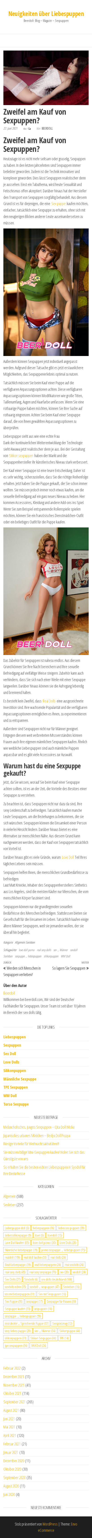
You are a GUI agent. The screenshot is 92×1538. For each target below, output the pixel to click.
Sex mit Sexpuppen (52, 1294)
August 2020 (11, 1486)
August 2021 (11, 1410)
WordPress (50, 1524)
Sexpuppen (12, 1045)
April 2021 (9, 1435)
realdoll (12, 1257)
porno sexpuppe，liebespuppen (63, 1250)
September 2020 (14, 1477)
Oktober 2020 (12, 1469)
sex (64, 1272)
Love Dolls (11, 1062)
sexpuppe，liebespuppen (28, 956)
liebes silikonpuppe (18, 1235)
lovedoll (55, 1235)
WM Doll (65, 956)
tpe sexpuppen (16, 1345)
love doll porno (26, 950)
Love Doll (68, 857)
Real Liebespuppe (18, 1264)
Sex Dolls (13, 1279)
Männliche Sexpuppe (19, 1079)
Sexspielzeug (62, 1323)
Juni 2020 (9, 1494)
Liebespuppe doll (17, 1228)
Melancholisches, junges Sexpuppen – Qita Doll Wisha (38, 1127)
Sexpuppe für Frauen (61, 1301)
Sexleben (30, 942)
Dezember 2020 (13, 1460)
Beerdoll (47, 128)
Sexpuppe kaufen (17, 1308)
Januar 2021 (10, 1452)
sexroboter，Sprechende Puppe (26, 1323)
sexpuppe (34, 1301)
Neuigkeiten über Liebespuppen (46, 13)
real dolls (58, 1257)
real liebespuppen (48, 1264)
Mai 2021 (9, 1427)
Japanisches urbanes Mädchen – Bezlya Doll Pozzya (36, 1135)
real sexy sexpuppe (42, 1272)
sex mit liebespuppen (20, 1294)
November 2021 (13, 1385)
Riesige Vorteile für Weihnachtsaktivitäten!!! (31, 1143)
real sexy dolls (44, 950)
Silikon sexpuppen (21, 455)
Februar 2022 (12, 1368)
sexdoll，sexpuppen (44, 1286)
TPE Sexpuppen (15, 1087)
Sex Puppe (14, 1301)
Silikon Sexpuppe (43, 1338)
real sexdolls (74, 1264)
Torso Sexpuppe (16, 1104)
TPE (64, 1338)
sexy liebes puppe (18, 1330)
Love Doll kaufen (17, 1242)
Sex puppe (58, 203)
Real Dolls (49, 701)
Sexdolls (31, 1279)
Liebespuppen (14, 1037)
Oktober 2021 (12, 1393)
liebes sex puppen (71, 1228)
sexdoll (73, 950)
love (39, 1235)
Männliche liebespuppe (21, 1250)
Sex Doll (9, 1053)
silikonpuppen (51, 956)
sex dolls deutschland (57, 1279)
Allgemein (20, 942)
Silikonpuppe (69, 1330)
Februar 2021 (12, 1443)
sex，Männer (60, 950)
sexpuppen (43, 1308)
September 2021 (14, 1401)
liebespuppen (43, 1228)
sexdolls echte (15, 1286)
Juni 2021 (9, 1418)
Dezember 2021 (13, 1376)
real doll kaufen (35, 1257)
